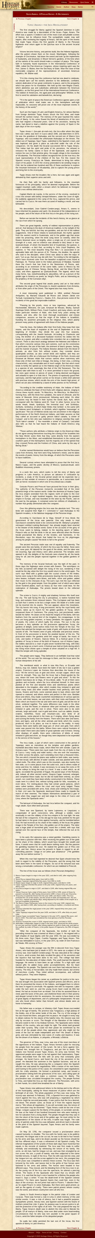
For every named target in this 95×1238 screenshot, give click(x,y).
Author (66, 7)
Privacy (56, 1232)
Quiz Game (84, 2)
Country (51, 7)
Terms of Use (47, 1232)
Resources (73, 2)
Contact (63, 1232)
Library (64, 2)
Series (80, 7)
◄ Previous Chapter (23, 19)
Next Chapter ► (73, 19)
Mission (31, 1232)
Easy (74, 7)
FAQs (38, 1232)
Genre (58, 7)
